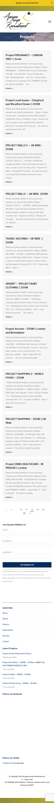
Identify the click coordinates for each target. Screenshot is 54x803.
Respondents (8, 630)
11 (26, 510)
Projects (6, 624)
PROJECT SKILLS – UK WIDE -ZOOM (27, 193)
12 (32, 510)
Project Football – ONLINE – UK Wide (17, 674)
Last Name (7, 552)
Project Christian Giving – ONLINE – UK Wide (20, 683)
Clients (5, 619)
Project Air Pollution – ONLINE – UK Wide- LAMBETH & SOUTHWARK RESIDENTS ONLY (24, 664)
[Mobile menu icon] (49, 21)
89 (24, 513)
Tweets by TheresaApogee (13, 763)
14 (43, 510)
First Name (7, 541)
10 (21, 510)
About (5, 613)
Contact (6, 641)
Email (5, 530)
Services (6, 636)
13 (38, 510)
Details (8, 88)
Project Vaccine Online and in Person (17, 654)
